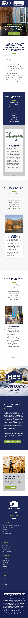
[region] (14, 21)
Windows (4, 529)
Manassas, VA (5, 566)
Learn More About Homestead (12, 441)
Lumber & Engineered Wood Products (10, 525)
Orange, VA (4, 568)
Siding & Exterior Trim (7, 537)
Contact (4, 582)
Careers (4, 580)
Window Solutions (6, 545)
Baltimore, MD (5, 560)
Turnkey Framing (6, 547)
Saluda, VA (4, 572)
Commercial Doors (6, 533)
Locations (4, 584)
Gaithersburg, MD (6, 562)
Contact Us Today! (10, 487)
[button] (25, 3)
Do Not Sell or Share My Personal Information (16, 595)
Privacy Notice (14, 594)
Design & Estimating (6, 551)
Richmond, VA (5, 570)
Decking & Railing (6, 531)
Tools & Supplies (6, 539)
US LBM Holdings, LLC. (9, 593)
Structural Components (7, 527)
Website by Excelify (14, 613)
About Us (4, 578)
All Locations (5, 558)
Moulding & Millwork (6, 535)
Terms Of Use (18, 593)
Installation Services (7, 549)
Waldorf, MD (5, 564)
